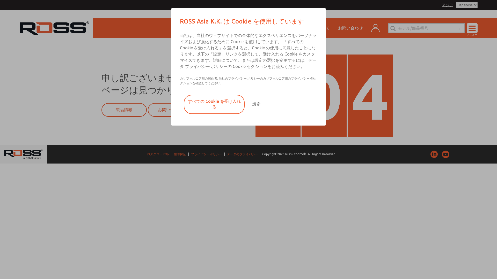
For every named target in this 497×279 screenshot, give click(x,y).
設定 (256, 104)
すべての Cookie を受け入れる (214, 104)
